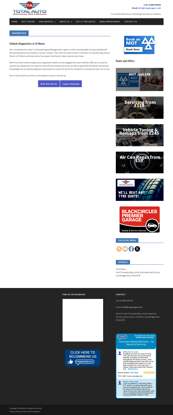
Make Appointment (109, 21)
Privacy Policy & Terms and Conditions (24, 411)
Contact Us (130, 21)
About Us (64, 21)
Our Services (46, 21)
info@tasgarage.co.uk (149, 8)
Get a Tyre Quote (85, 21)
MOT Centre (28, 21)
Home (14, 21)
